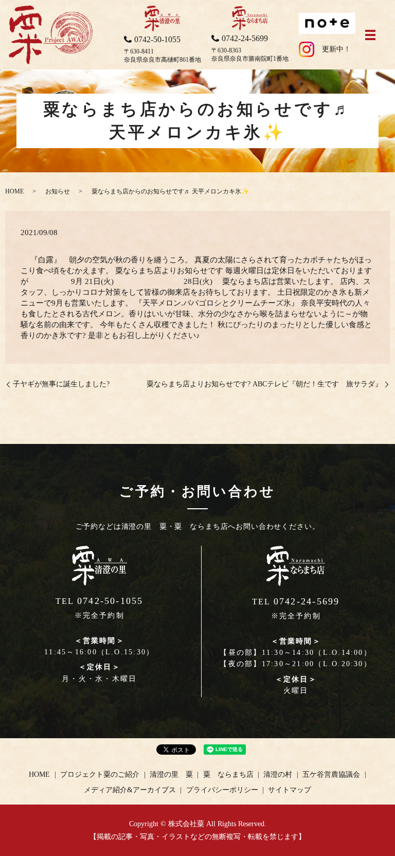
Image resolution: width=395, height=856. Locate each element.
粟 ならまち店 (228, 774)
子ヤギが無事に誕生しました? (61, 384)
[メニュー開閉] (370, 35)
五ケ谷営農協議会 (331, 774)
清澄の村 (277, 774)
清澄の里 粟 (171, 774)
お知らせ (57, 191)
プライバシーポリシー (222, 790)
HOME (14, 191)
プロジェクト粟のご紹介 (99, 774)
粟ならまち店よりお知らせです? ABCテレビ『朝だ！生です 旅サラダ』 (264, 384)
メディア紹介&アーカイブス (130, 790)
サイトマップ (289, 790)
